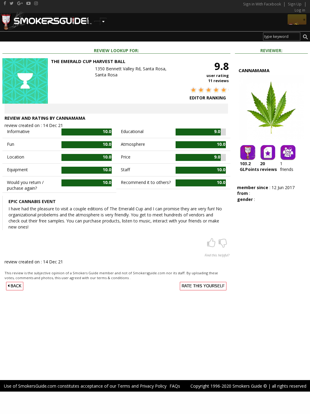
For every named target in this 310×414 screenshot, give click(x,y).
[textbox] (281, 36)
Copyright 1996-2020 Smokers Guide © (228, 386)
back (15, 286)
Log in (300, 10)
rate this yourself (203, 286)
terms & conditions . (113, 277)
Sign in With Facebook (262, 4)
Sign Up (295, 4)
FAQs (175, 386)
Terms (123, 386)
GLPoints (249, 166)
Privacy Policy (153, 386)
